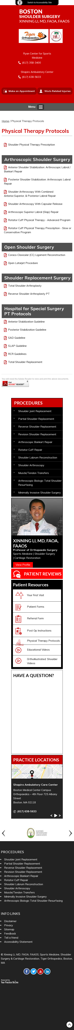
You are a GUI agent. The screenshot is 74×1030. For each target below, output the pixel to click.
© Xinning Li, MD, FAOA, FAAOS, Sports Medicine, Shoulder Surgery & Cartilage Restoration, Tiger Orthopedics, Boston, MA (37, 958)
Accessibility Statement (18, 941)
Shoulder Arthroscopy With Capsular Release (35, 204)
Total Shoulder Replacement (25, 362)
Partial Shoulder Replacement (36, 418)
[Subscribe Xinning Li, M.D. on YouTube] (40, 971)
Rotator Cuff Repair (30, 449)
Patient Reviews (42, 573)
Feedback (10, 933)
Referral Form (35, 618)
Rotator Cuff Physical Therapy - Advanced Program (39, 220)
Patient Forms (35, 606)
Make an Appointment (22, 91)
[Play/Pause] (55, 815)
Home (5, 121)
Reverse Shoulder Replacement (37, 426)
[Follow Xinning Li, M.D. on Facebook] (27, 971)
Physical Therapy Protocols (43, 640)
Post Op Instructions (39, 630)
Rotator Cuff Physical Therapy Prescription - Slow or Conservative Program (37, 230)
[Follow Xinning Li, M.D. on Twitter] (33, 971)
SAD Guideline (16, 337)
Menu (31, 106)
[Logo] (44, 16)
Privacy (8, 925)
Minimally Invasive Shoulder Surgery (39, 492)
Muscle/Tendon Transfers (33, 473)
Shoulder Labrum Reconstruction (37, 457)
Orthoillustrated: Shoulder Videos (42, 661)
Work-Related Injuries (57, 91)
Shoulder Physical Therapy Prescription (31, 144)
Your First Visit (35, 595)
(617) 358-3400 (31, 62)
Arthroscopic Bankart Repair (35, 442)
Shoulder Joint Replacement (34, 411)
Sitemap (9, 929)
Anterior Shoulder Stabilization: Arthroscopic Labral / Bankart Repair (37, 169)
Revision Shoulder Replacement (37, 434)
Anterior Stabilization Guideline (26, 321)
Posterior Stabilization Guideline (27, 329)
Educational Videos (38, 649)
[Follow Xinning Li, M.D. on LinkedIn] (47, 971)
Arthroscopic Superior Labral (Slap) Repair (33, 212)
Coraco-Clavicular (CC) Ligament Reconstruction (36, 255)
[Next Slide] (60, 815)
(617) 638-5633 (31, 77)
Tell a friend (11, 937)
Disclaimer (10, 921)
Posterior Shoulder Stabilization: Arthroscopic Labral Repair (37, 181)
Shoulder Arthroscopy (31, 465)
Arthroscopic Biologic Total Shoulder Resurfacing (40, 482)
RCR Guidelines (17, 354)
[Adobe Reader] (15, 383)
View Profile (23, 564)
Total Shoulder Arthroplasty (24, 285)
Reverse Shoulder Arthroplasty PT (29, 293)
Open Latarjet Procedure (23, 263)
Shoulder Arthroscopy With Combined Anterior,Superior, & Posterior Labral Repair (30, 193)
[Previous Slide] (51, 815)
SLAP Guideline (17, 345)
